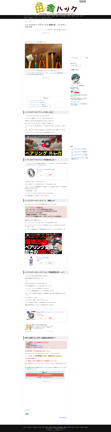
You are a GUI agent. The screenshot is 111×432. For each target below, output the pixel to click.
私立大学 (73, 427)
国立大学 (77, 427)
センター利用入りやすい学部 (36, 427)
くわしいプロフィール (75, 101)
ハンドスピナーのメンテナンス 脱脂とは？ (37, 104)
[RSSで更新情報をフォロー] (85, 1)
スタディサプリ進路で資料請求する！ (45, 374)
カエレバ (41, 259)
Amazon (41, 174)
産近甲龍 (69, 427)
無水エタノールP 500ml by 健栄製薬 (43, 257)
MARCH (46, 427)
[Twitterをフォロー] (80, 1)
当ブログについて (37, 17)
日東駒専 (65, 427)
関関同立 (54, 427)
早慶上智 (50, 427)
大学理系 (25, 17)
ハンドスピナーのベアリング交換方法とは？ (37, 102)
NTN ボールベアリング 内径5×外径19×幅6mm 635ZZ (46, 169)
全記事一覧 (44, 17)
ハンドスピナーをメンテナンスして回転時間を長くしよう (40, 106)
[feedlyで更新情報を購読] (83, 1)
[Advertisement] (46, 36)
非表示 (47, 98)
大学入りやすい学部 (26, 427)
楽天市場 (50, 174)
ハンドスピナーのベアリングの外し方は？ (37, 100)
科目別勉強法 (30, 17)
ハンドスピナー (63, 29)
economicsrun (63, 417)
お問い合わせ (49, 17)
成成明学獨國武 (59, 427)
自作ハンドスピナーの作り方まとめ (39, 324)
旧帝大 (43, 427)
